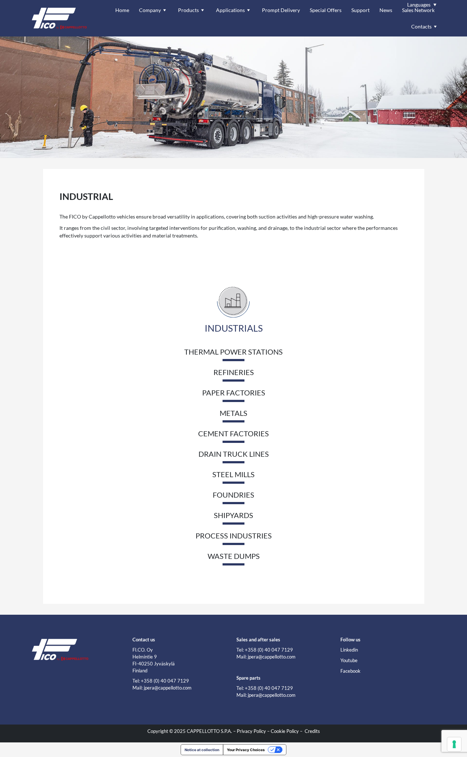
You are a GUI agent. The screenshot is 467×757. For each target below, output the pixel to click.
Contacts (421, 26)
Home (122, 10)
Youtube (349, 660)
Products (188, 10)
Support (360, 10)
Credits (312, 731)
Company (150, 10)
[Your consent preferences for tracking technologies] (454, 744)
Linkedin (349, 650)
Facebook (350, 671)
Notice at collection (202, 750)
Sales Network (418, 10)
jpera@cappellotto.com (168, 688)
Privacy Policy (251, 731)
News (385, 10)
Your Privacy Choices (246, 750)
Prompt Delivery (281, 10)
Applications (230, 10)
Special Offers (325, 10)
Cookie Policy (285, 731)
